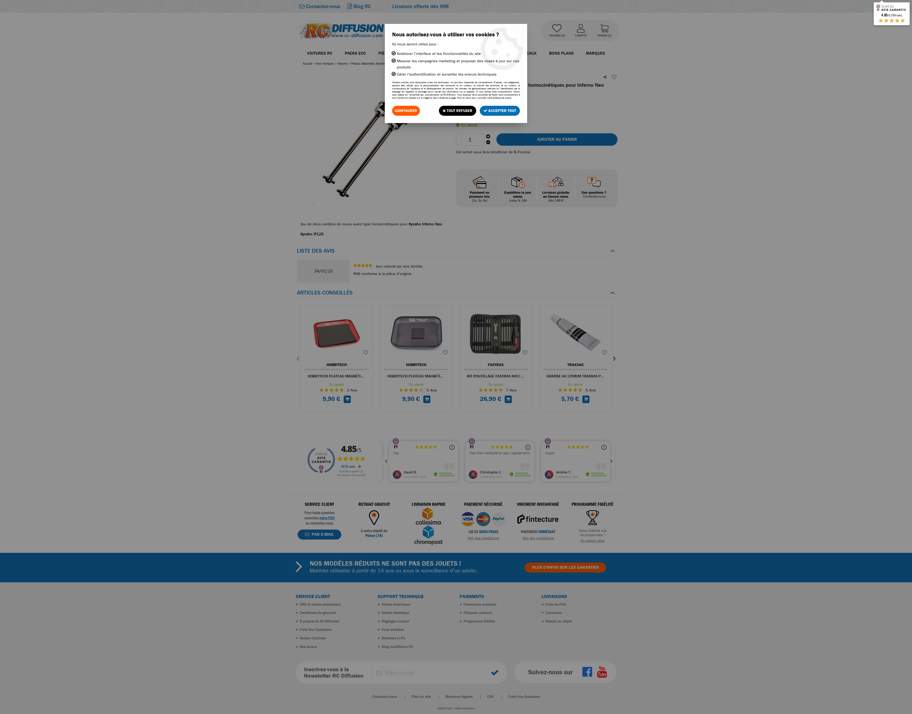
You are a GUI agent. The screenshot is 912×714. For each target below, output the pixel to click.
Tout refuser (459, 110)
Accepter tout (501, 110)
